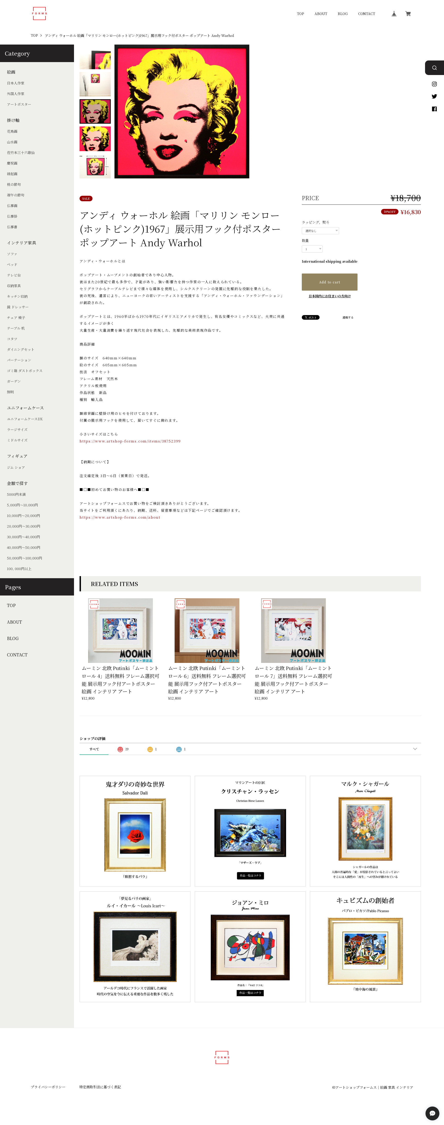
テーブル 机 (16, 328)
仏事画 (12, 205)
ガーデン (14, 381)
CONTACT (366, 13)
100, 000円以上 (19, 568)
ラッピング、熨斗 (315, 222)
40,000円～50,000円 (23, 547)
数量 (305, 240)
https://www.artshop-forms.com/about (120, 517)
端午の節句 (15, 195)
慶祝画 (12, 163)
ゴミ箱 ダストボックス (25, 370)
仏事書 (12, 226)
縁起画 (12, 173)
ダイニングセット (20, 349)
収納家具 (14, 285)
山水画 (12, 141)
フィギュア (17, 456)
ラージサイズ (17, 429)
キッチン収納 (17, 296)
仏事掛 (12, 216)
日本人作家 (15, 83)
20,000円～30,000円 (23, 526)
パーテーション (19, 360)
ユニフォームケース (25, 408)
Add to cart (329, 282)
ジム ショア (16, 467)
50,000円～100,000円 (24, 558)
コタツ (12, 338)
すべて (94, 749)
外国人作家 (15, 93)
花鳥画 (12, 131)
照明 (10, 391)
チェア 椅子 (16, 317)
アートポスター (19, 104)
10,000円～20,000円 (23, 515)
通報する (348, 317)
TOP (300, 13)
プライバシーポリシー (48, 1086)
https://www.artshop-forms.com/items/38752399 (130, 441)
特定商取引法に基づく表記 (100, 1086)
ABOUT (320, 13)
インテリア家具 (21, 243)
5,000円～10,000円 (22, 504)
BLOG (343, 13)
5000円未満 (16, 494)
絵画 (11, 72)
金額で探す (17, 483)
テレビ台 (14, 275)
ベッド (12, 264)
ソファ (12, 253)
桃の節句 (14, 184)
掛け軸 (13, 120)
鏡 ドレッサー (18, 306)
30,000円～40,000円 (23, 536)
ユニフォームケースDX (25, 418)
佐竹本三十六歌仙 (21, 152)
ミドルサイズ (17, 440)
